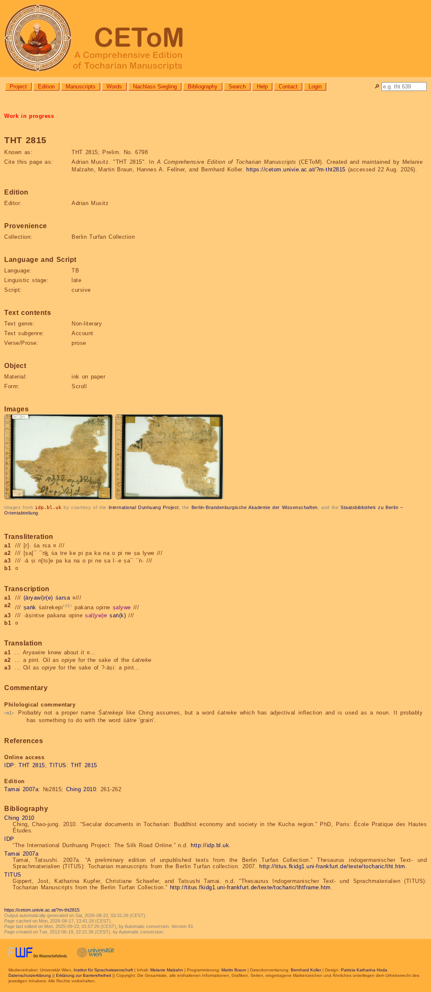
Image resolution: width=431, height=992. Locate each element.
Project (18, 86)
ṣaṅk (30, 608)
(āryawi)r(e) (38, 598)
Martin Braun (233, 970)
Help (262, 86)
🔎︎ (377, 86)
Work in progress (29, 116)
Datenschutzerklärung (29, 975)
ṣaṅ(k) (117, 615)
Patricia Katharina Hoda (364, 970)
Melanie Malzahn (166, 970)
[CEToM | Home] (215, 38)
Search (237, 86)
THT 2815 (32, 765)
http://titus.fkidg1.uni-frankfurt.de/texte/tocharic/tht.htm (332, 866)
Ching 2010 (81, 789)
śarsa (63, 598)
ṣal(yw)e (96, 615)
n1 (67, 605)
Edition (46, 86)
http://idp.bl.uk (210, 845)
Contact (288, 86)
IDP (9, 765)
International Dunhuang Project (144, 507)
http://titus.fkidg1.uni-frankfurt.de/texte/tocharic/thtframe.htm (250, 887)
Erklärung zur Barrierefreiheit (83, 975)
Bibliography (203, 86)
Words (114, 86)
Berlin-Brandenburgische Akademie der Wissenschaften (255, 507)
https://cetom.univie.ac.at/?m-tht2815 (296, 169)
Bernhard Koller (306, 970)
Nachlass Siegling (155, 86)
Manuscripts (81, 86)
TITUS (58, 765)
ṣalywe (122, 608)
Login (315, 86)
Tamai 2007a (21, 789)
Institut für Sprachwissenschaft (103, 970)
